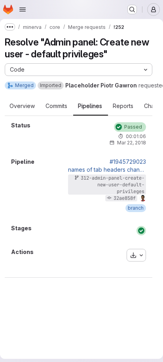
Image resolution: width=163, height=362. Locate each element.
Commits (56, 106)
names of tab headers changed (107, 170)
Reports (123, 106)
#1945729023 (128, 162)
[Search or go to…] (132, 9)
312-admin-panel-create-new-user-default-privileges (112, 185)
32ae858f (125, 198)
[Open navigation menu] (22, 9)
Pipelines (90, 106)
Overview (22, 106)
